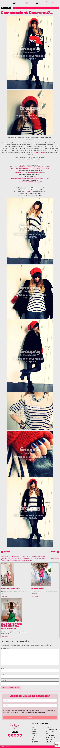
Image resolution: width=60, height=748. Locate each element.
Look (22, 8)
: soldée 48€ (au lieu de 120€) (41, 167)
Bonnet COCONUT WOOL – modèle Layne (29, 172)
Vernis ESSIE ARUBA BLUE (27, 182)
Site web (3, 680)
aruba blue (5, 558)
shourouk (24, 560)
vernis (30, 560)
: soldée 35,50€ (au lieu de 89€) (39, 169)
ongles (15, 560)
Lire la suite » (5, 596)
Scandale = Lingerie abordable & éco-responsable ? (11, 626)
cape (34, 558)
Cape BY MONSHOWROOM (20, 169)
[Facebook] (9, 735)
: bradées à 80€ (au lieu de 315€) (39, 178)
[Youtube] (21, 735)
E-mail (3, 674)
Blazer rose (37, 588)
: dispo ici (39, 182)
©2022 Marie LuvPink (5, 746)
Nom (2, 668)
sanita (19, 560)
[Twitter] (12, 735)
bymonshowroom (27, 558)
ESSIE (47, 558)
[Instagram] (15, 735)
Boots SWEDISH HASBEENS (20, 178)
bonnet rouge (13, 558)
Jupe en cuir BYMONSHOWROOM (21, 167)
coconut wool (41, 558)
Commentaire (5, 648)
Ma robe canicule (10, 588)
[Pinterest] (18, 735)
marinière (9, 560)
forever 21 (53, 558)
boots (19, 558)
